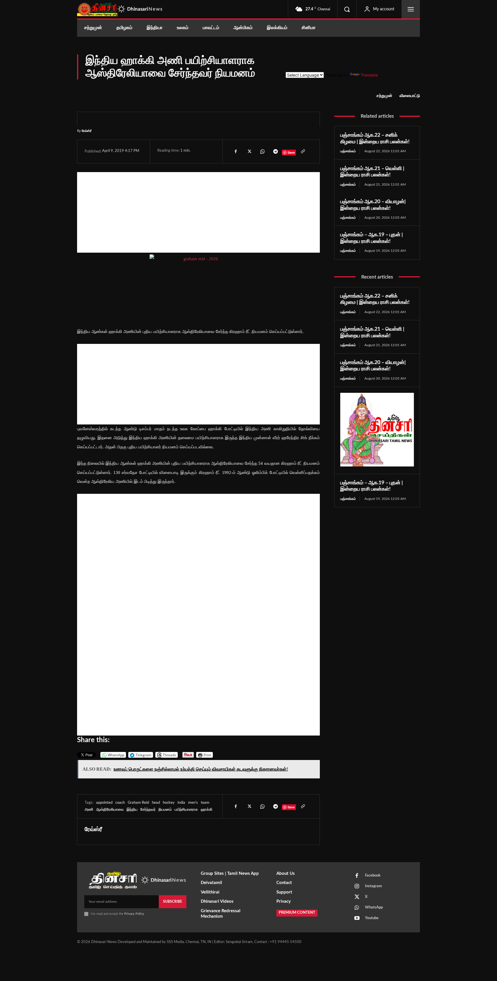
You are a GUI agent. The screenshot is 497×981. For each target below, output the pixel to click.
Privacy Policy (134, 913)
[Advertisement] (198, 212)
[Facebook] (235, 151)
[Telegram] (275, 151)
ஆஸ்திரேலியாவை (110, 810)
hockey (169, 803)
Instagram (373, 886)
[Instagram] (357, 886)
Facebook (373, 875)
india (181, 803)
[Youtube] (357, 918)
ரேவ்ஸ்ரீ (86, 130)
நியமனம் (165, 810)
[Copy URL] (302, 151)
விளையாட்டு (409, 96)
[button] (347, 9)
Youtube (372, 918)
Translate (369, 75)
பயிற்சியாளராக (186, 810)
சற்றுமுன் (384, 96)
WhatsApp (374, 907)
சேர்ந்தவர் (148, 810)
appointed (104, 803)
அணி (89, 810)
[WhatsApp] (262, 151)
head (156, 803)
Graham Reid (138, 803)
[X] (249, 151)
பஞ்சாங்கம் (348, 151)
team (205, 803)
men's (193, 803)
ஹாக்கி (206, 810)
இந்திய (132, 810)
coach (120, 803)
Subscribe (172, 901)
